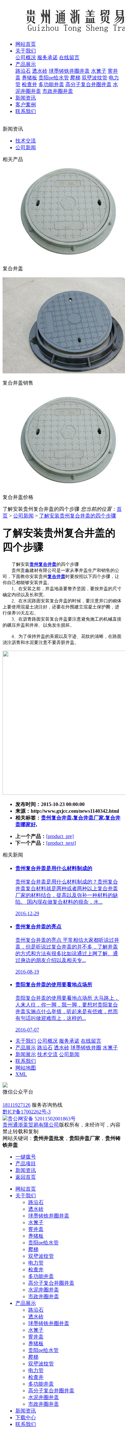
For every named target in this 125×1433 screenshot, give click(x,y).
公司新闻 (25, 147)
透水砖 (39, 71)
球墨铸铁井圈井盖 (69, 71)
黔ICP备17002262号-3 (27, 1111)
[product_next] (61, 843)
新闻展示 (25, 1054)
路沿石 (23, 71)
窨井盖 (36, 1229)
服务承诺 (47, 57)
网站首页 (25, 1189)
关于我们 (25, 1041)
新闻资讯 (25, 1410)
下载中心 (25, 1417)
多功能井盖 (51, 84)
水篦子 (98, 71)
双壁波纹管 (94, 77)
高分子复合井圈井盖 (88, 84)
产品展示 (25, 1047)
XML (21, 1074)
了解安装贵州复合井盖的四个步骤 (77, 515)
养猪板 (29, 77)
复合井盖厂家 (88, 817)
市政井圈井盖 (57, 91)
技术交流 (25, 140)
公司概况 (25, 57)
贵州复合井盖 (56, 817)
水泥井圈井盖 (43, 1289)
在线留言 (69, 57)
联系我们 (25, 1061)
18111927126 (16, 1105)
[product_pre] (60, 836)
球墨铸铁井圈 (86, 1047)
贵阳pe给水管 (53, 77)
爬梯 (75, 77)
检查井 (29, 84)
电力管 (36, 1263)
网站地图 (25, 1068)
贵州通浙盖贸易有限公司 (31, 1125)
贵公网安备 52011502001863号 (42, 1118)
